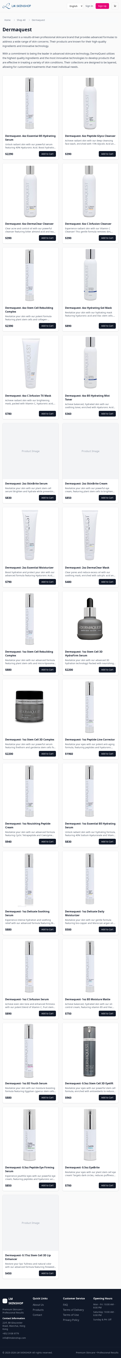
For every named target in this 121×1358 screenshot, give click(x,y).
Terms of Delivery (73, 1310)
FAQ (65, 1304)
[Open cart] (115, 6)
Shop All (21, 19)
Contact (37, 1315)
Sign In (89, 5)
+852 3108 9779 (11, 1333)
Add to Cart (47, 153)
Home (7, 19)
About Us (38, 1304)
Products (38, 1310)
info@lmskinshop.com (14, 1337)
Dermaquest (38, 19)
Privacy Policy (71, 1320)
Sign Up (102, 5)
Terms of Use (71, 1315)
